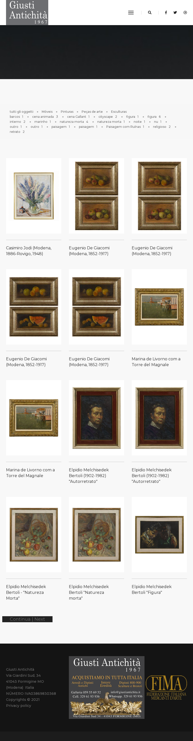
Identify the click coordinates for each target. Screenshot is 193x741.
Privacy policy (18, 705)
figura (132, 117)
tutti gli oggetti (21, 111)
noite (139, 122)
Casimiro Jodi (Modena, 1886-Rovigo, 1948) (28, 251)
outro (16, 127)
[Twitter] (175, 12)
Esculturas (119, 111)
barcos (16, 117)
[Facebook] (166, 12)
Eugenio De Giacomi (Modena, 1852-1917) (89, 251)
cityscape (108, 117)
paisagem (61, 127)
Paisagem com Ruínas (125, 127)
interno (17, 122)
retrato (17, 132)
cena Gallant (78, 117)
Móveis (47, 111)
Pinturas (67, 111)
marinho (42, 122)
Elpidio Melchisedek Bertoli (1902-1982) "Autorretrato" (89, 476)
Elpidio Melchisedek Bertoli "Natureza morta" (89, 592)
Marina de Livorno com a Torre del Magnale (156, 362)
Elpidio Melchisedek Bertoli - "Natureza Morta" (26, 592)
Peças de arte (92, 111)
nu (157, 122)
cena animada (45, 117)
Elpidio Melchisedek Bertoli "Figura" (152, 589)
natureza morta (74, 122)
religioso (162, 127)
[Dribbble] (184, 12)
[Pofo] (27, 12)
